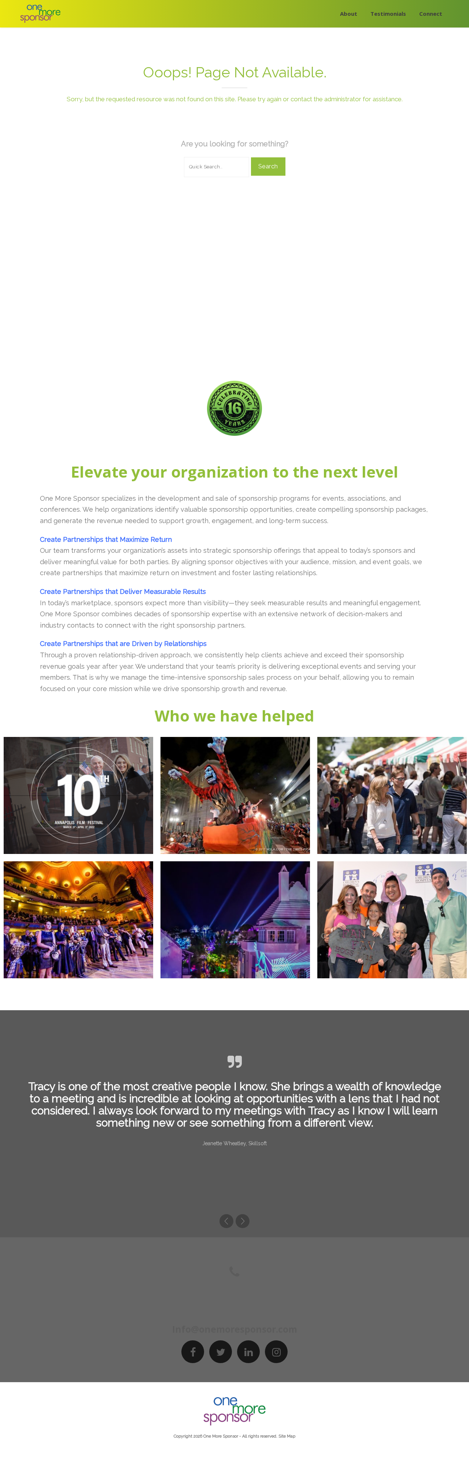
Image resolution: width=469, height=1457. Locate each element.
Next (243, 1221)
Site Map (286, 1436)
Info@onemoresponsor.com (234, 1329)
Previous (226, 1221)
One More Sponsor (220, 1436)
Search (268, 166)
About (348, 13)
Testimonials (388, 13)
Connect (430, 13)
